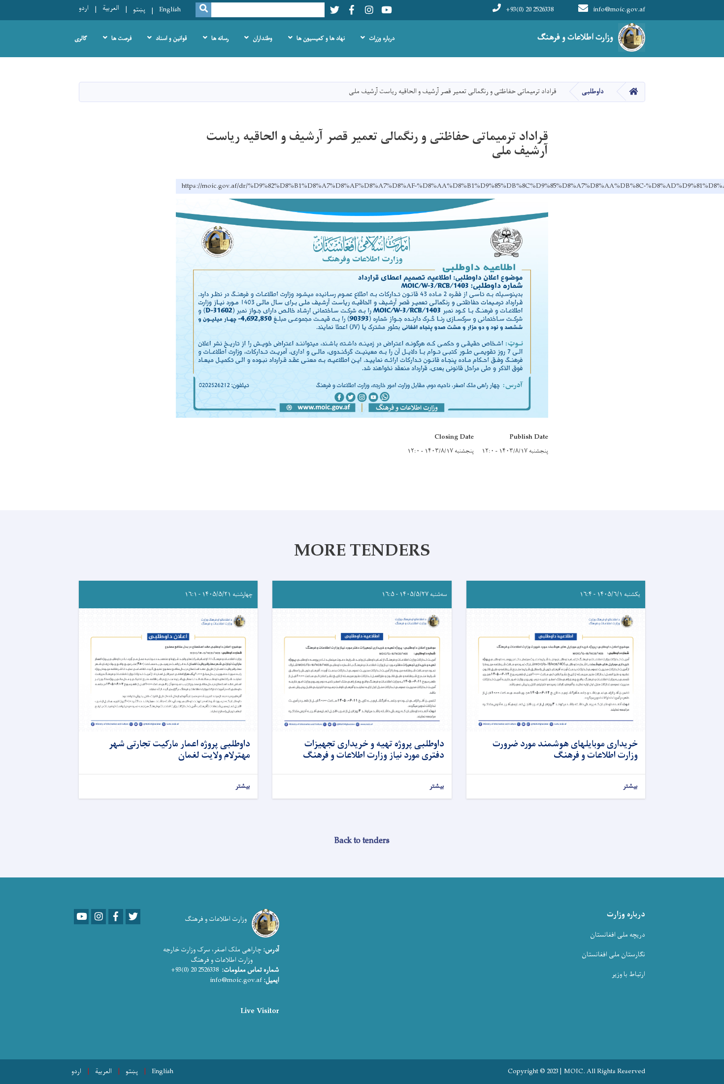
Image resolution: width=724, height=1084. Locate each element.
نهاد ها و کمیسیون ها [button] (320, 38)
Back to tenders (362, 841)
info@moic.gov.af (619, 9)
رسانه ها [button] (220, 38)
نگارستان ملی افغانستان (613, 954)
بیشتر (630, 786)
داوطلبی (593, 91)
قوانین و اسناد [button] (171, 38)
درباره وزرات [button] (382, 38)
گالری (80, 38)
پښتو (139, 9)
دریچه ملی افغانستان (617, 935)
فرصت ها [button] (121, 38)
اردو (84, 8)
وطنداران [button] (262, 38)
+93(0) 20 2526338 (530, 9)
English (170, 9)
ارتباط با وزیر (628, 974)
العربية (110, 8)
